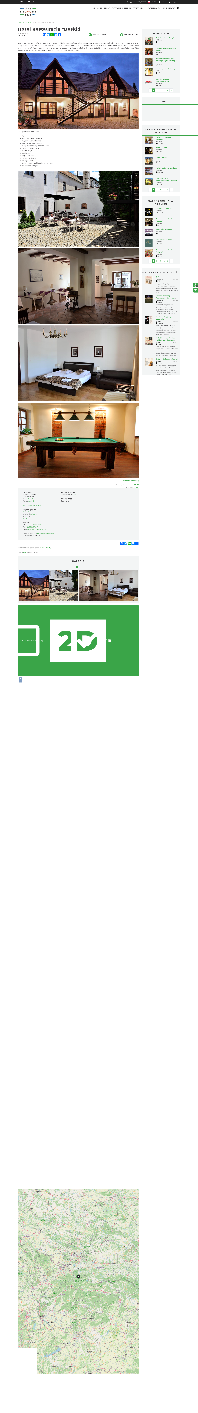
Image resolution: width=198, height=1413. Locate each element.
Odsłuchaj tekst (99, 35)
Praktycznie (139, 8)
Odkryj (107, 8)
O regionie (97, 8)
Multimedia (151, 8)
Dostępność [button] (141, 2)
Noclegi (25, 518)
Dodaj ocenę (45, 547)
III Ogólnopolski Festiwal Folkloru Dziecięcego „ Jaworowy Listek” (165, 340)
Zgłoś (136, 485)
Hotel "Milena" (161, 158)
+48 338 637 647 (32, 527)
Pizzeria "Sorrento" (163, 208)
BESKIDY (20, 1)
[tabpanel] (123, 586)
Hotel (74, 495)
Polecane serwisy (166, 8)
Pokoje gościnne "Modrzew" (167, 168)
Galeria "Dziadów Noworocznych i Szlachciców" (163, 81)
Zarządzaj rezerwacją (131, 480)
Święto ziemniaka (163, 277)
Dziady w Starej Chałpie (165, 38)
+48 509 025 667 (35, 525)
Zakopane (161, 113)
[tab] (77, 567)
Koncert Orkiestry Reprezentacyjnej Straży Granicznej (165, 298)
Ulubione (164, 2)
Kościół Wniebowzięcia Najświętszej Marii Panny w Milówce (166, 61)
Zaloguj (173, 2)
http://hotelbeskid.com (45, 534)
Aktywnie (116, 8)
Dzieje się (126, 8)
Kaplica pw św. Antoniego (166, 69)
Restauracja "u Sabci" (164, 239)
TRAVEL (30, 1)
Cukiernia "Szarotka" (164, 229)
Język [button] (154, 2)
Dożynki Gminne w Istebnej (166, 359)
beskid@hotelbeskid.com (36, 529)
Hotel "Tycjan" (161, 147)
